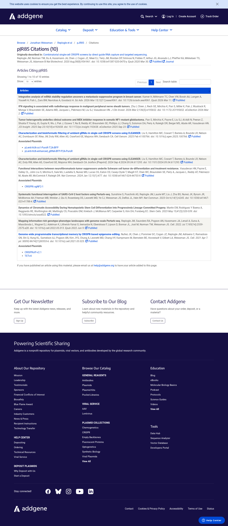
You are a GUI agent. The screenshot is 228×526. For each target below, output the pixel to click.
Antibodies (87, 380)
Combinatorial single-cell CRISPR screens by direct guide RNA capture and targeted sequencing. (95, 54)
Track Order (212, 16)
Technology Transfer (24, 428)
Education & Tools (122, 30)
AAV (84, 408)
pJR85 (80, 42)
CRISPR (86, 432)
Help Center (159, 30)
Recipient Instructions (25, 423)
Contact (129, 508)
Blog (152, 375)
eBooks (154, 380)
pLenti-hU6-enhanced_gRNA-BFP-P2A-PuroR (49, 151)
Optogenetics (89, 447)
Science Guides (158, 399)
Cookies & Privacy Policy (151, 508)
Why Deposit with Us (24, 471)
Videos (154, 404)
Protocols (155, 394)
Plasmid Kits (88, 390)
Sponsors (19, 389)
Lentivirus (87, 413)
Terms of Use (195, 508)
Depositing (19, 442)
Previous (142, 82)
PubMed (157, 61)
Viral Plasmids (89, 456)
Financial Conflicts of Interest (29, 394)
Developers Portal (159, 447)
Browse (21, 42)
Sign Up (19, 320)
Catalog (61, 30)
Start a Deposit (21, 475)
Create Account (187, 16)
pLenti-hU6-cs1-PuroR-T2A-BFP (41, 147)
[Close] (216, 4)
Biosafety (19, 399)
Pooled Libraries (90, 394)
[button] (149, 16)
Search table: (170, 81)
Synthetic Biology (91, 451)
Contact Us (157, 320)
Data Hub (155, 433)
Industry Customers (24, 414)
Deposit (88, 30)
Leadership (19, 380)
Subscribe (89, 320)
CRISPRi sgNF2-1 (34, 186)
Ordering (18, 447)
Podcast (154, 389)
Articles (24, 90)
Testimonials (20, 385)
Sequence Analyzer (160, 438)
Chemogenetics (90, 427)
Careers (18, 409)
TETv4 (28, 255)
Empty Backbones (91, 437)
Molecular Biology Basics (163, 385)
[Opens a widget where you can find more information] (212, 520)
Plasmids (87, 385)
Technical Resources (25, 452)
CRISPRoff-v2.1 (33, 252)
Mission (18, 375)
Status (210, 508)
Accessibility (176, 508)
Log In (170, 16)
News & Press (21, 418)
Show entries (29, 81)
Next (158, 82)
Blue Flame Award (23, 404)
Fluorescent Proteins (93, 442)
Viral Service (20, 457)
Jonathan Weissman (41, 42)
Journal (169, 61)
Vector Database (159, 443)
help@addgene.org (104, 265)
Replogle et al (65, 42)
